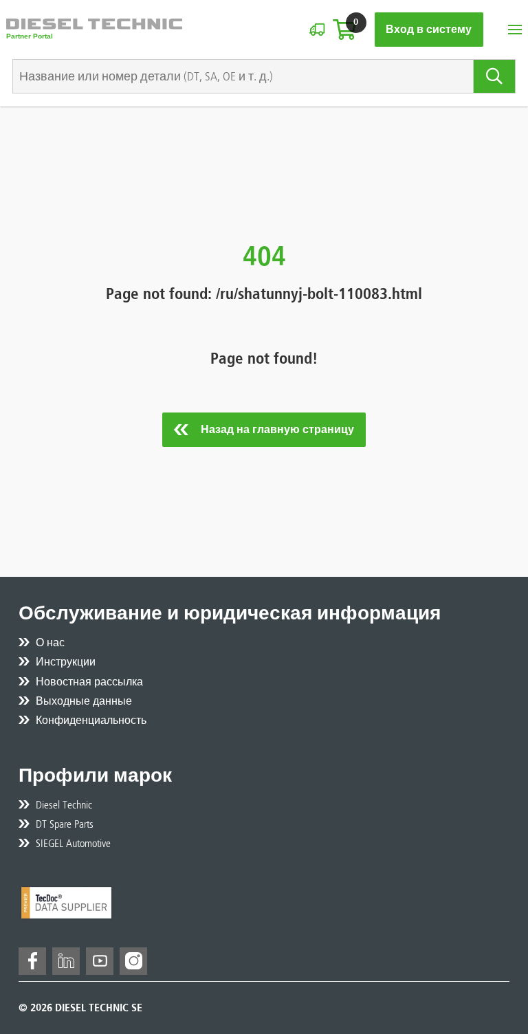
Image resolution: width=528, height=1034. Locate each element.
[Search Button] (495, 76)
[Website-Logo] (94, 30)
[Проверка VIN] (316, 29)
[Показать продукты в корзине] (344, 29)
